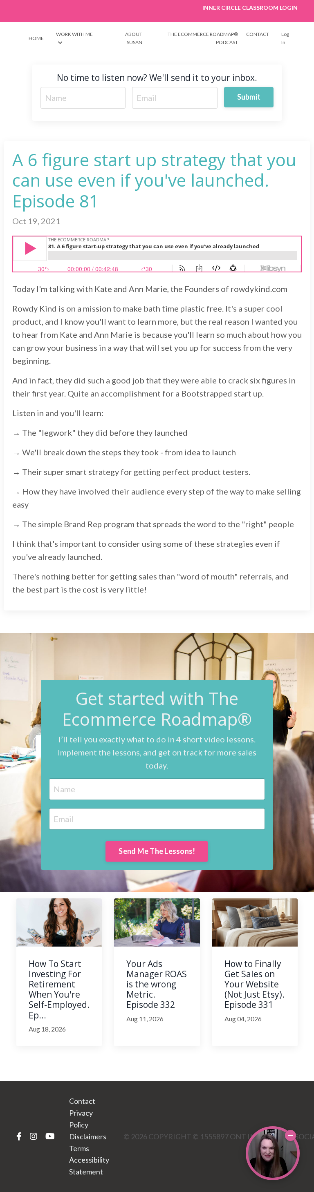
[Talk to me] (273, 1153)
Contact (82, 1100)
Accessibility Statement (89, 1165)
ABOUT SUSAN (133, 38)
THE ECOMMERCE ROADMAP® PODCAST (203, 38)
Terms (79, 1148)
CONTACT (257, 34)
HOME (36, 38)
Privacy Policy (81, 1118)
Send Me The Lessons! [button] (157, 851)
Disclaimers (87, 1136)
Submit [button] (249, 96)
